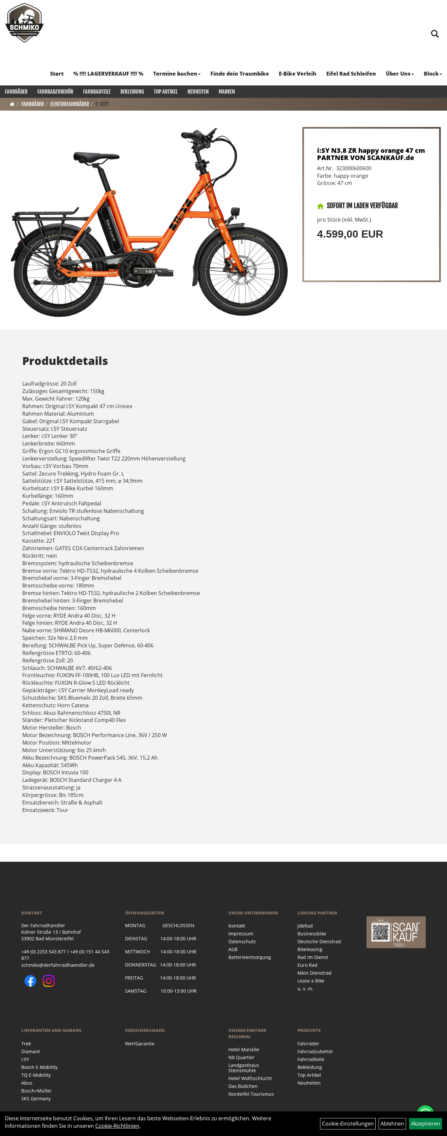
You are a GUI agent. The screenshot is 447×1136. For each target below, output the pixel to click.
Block (431, 73)
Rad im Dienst (312, 957)
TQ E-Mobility (36, 1075)
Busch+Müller (36, 1091)
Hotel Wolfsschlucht (250, 1078)
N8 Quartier (241, 1057)
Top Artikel (166, 91)
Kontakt (236, 926)
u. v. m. (305, 988)
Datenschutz (242, 941)
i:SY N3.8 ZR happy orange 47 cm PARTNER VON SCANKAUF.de (371, 154)
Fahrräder (16, 91)
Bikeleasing (309, 949)
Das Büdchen (243, 1086)
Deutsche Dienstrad (319, 941)
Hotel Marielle (243, 1049)
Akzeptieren (425, 1123)
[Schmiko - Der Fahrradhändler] (24, 23)
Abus (26, 1083)
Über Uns (398, 73)
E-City (102, 104)
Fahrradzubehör (55, 91)
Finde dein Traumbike (239, 73)
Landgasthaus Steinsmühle (243, 1067)
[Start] (12, 104)
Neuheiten (198, 91)
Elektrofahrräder (69, 104)
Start (56, 73)
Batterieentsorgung (249, 957)
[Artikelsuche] (435, 34)
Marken (227, 91)
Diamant (30, 1051)
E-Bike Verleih (297, 73)
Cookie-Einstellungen (348, 1123)
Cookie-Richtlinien (117, 1125)
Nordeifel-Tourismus (251, 1094)
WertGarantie (139, 1043)
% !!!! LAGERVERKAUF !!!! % (108, 73)
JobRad (305, 926)
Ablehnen (392, 1123)
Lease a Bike (310, 981)
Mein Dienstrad (314, 973)
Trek (26, 1043)
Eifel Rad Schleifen (351, 73)
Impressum (240, 933)
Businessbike (311, 933)
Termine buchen (175, 73)
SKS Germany (36, 1098)
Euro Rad (307, 965)
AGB (233, 949)
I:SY (25, 1059)
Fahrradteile (97, 91)
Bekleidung (132, 91)
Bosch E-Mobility (39, 1067)
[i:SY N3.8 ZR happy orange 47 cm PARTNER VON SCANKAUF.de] (149, 222)
